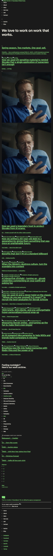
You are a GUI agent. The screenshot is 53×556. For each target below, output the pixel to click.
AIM (4, 12)
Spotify (5, 543)
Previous (4, 464)
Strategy (5, 429)
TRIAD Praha (22, 1)
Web (4, 431)
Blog (4, 24)
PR (4, 419)
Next (3, 485)
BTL (4, 388)
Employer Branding (8, 398)
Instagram (6, 535)
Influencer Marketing (9, 403)
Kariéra (5, 21)
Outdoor (5, 411)
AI (4, 378)
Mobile (5, 406)
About (5, 5)
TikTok (5, 549)
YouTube (5, 541)
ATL (4, 381)
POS (4, 416)
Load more (5, 487)
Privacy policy (5, 551)
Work (4, 7)
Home (5, 2)
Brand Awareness (8, 383)
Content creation (8, 393)
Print (4, 421)
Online (5, 408)
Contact (5, 15)
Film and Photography (9, 401)
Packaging (6, 414)
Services (5, 10)
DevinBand (15, 1)
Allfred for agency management (32, 500)
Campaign (6, 391)
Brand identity (7, 386)
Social (5, 426)
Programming (7, 424)
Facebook (6, 538)
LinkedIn (5, 546)
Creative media (7, 396)
